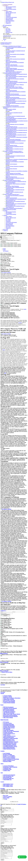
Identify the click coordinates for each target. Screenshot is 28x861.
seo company (6, 251)
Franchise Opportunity (7, 4)
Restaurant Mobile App (8, 778)
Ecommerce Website (7, 696)
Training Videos (6, 770)
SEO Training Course (8, 786)
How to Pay (8, 22)
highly (25, 309)
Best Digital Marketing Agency (10, 743)
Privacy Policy (6, 797)
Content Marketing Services (9, 736)
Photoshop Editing (7, 761)
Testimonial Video (7, 768)
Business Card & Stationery (9, 756)
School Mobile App (7, 779)
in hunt (19, 322)
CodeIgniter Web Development (10, 708)
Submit (2, 811)
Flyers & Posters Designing (9, 757)
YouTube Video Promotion (9, 726)
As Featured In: (4, 242)
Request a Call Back (7, 615)
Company (5, 10)
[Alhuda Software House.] (6, 672)
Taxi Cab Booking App (8, 776)
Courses (2, 781)
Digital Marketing (4, 719)
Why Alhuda (8, 13)
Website (19, 46)
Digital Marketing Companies (9, 744)
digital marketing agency (8, 737)
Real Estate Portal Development (10, 715)
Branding (20, 208)
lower (4, 349)
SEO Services (6, 722)
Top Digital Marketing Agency (10, 745)
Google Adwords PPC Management (11, 731)
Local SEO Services (7, 723)
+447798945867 (5, 662)
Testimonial (8, 16)
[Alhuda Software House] (6, 42)
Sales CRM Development (8, 712)
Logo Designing (6, 753)
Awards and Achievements (11, 17)
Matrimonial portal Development (10, 716)
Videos (18, 180)
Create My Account (7, 35)
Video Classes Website (8, 717)
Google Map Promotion (8, 730)
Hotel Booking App (7, 777)
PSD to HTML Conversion (9, 700)
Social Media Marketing (8, 724)
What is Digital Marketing (9, 747)
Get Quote (3, 684)
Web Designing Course (8, 784)
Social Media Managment (8, 725)
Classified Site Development (9, 711)
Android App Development (9, 774)
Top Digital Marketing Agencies (10, 746)
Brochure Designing (7, 754)
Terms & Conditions (7, 796)
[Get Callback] (1, 805)
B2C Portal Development (8, 710)
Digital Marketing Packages (9, 748)
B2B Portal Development (8, 709)
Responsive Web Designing (9, 701)
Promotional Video (7, 769)
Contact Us (8, 31)
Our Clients (8, 15)
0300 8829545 (4, 653)
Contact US (8, 23)
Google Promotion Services (9, 733)
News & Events (9, 32)
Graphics (20, 151)
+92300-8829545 (8, 25)
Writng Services (6, 734)
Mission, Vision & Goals (11, 12)
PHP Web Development (8, 707)
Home (4, 248)
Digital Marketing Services (9, 740)
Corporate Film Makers (8, 765)
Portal (17, 72)
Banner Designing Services (9, 760)
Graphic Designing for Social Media (11, 759)
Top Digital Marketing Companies (10, 741)
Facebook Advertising (8, 732)
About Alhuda (9, 11)
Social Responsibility (10, 20)
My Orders (8, 28)
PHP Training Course (8, 785)
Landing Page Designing (8, 699)
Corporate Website (7, 695)
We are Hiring (13, 209)
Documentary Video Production (10, 767)
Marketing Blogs (9, 19)
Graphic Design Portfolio (11, 9)
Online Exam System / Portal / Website (11, 714)
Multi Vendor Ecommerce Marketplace (11, 698)
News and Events (9, 18)
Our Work (5, 5)
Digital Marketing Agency (9, 739)
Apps (17, 194)
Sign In (4, 26)
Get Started (3, 241)
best (5, 373)
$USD (5, 799)
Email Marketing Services (9, 727)
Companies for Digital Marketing (10, 738)
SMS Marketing (6, 729)
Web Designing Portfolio (11, 6)
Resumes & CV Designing (9, 755)
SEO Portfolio (9, 7)
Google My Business (21, 804)
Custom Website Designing (9, 702)
